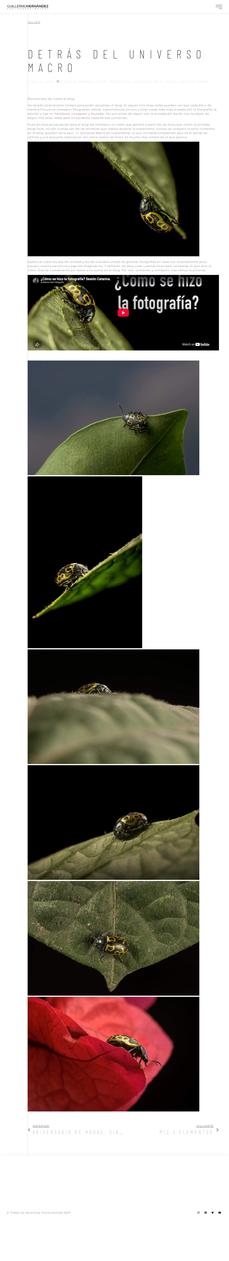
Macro (172, 81)
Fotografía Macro (148, 81)
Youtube (97, 113)
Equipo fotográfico (113, 81)
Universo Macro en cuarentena (105, 133)
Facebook (62, 113)
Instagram (79, 113)
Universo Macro (194, 81)
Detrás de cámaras (76, 81)
